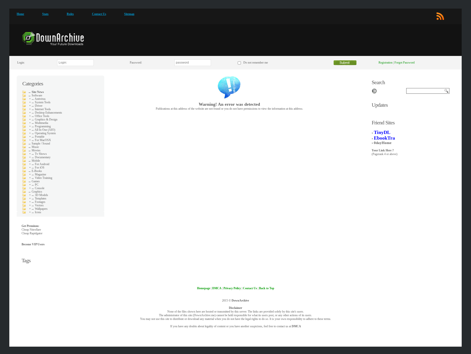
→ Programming (41, 126)
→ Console (37, 188)
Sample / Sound (41, 143)
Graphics (37, 191)
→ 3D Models (39, 195)
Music (35, 147)
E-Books (37, 171)
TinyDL (382, 132)
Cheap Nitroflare (31, 229)
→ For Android (40, 164)
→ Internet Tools (41, 109)
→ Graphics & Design (44, 119)
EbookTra (384, 138)
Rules (70, 14)
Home (20, 14)
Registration (385, 62)
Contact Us (99, 14)
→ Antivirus (38, 99)
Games (36, 181)
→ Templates (38, 198)
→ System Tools (41, 102)
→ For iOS (37, 167)
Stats (45, 14)
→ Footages (38, 202)
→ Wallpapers (39, 208)
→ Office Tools (40, 116)
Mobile (36, 160)
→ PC (35, 184)
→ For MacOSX (41, 140)
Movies (36, 150)
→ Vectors (37, 205)
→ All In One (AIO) (43, 129)
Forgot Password (404, 62)
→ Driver (36, 105)
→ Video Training (41, 178)
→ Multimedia (39, 123)
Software (37, 95)
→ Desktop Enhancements (46, 112)
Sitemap (129, 14)
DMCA (296, 326)
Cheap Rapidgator (32, 233)
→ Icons (36, 212)
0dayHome (383, 143)
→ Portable (37, 136)
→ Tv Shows (39, 154)
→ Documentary (41, 157)
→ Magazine (38, 174)
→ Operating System (43, 133)
